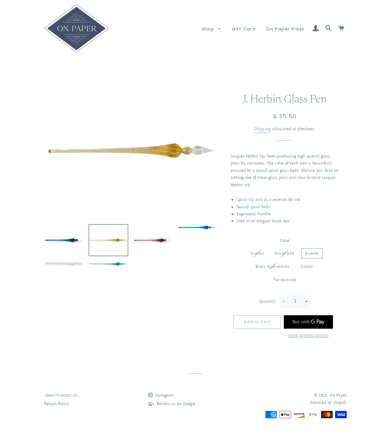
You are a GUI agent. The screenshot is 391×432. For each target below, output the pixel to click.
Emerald (284, 253)
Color (285, 240)
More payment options (308, 336)
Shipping (262, 129)
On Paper (338, 395)
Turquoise (285, 279)
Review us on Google (175, 404)
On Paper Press (285, 29)
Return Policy (56, 404)
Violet (257, 253)
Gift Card (244, 29)
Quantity (267, 301)
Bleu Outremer (273, 266)
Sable (312, 253)
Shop (209, 29)
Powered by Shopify (328, 402)
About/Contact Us (61, 395)
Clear (307, 266)
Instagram (164, 395)
